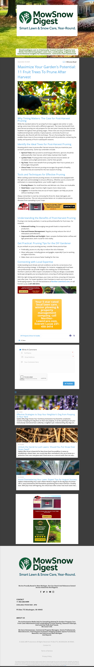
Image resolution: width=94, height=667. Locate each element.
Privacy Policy (47, 656)
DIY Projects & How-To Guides (30, 336)
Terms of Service (47, 651)
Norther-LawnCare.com (60, 281)
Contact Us (47, 645)
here (65, 665)
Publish (69, 383)
